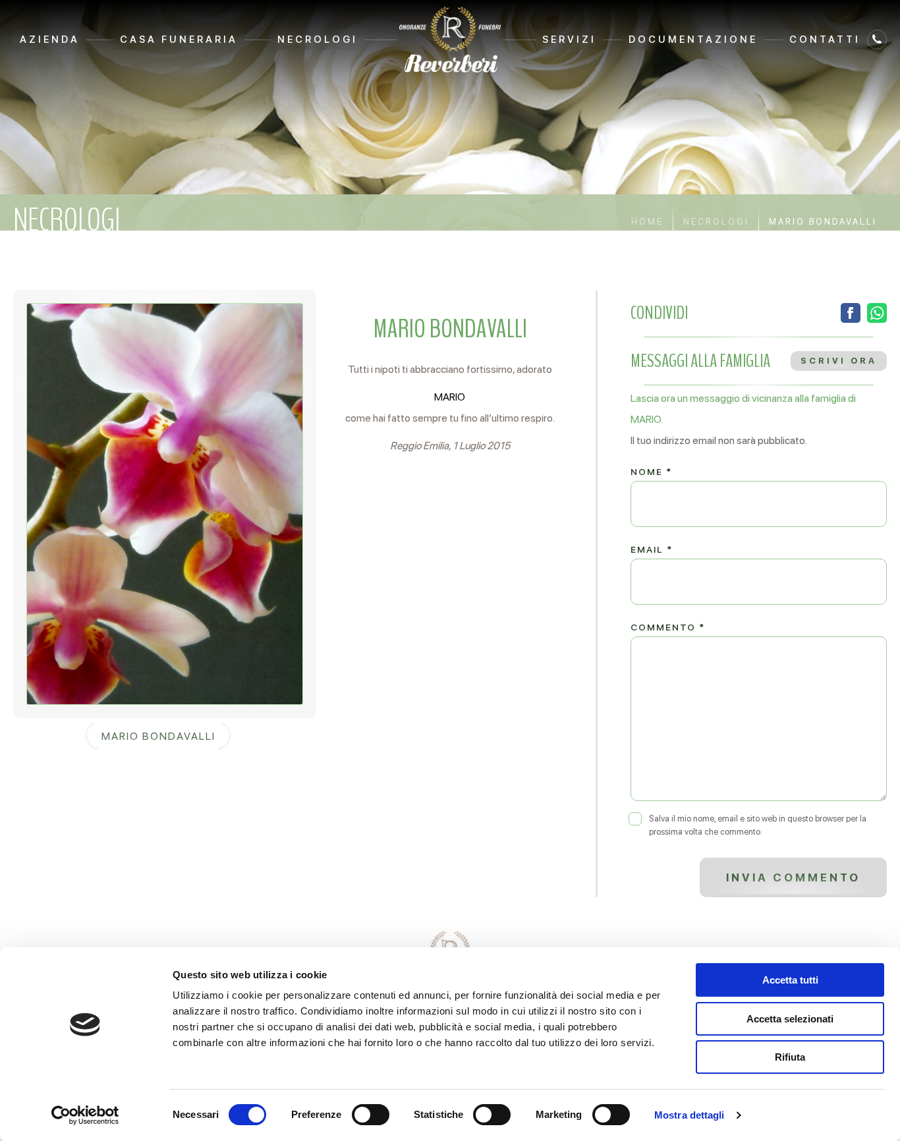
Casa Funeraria (179, 39)
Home (647, 222)
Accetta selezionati (789, 1018)
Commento (668, 627)
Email (652, 549)
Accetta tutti (790, 980)
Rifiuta (790, 1057)
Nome (651, 471)
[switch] (370, 1114)
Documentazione (693, 39)
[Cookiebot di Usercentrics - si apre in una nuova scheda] (85, 1115)
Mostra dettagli (689, 1115)
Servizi (569, 39)
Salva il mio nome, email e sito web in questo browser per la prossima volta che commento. (757, 825)
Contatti (824, 39)
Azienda (50, 39)
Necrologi (317, 39)
